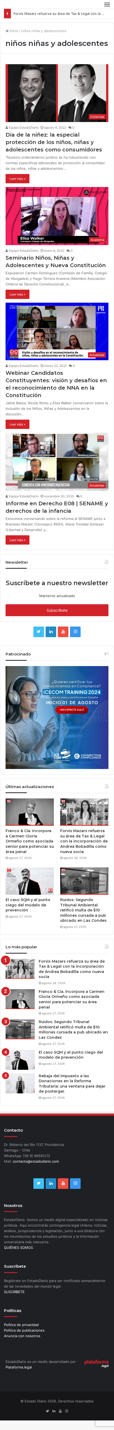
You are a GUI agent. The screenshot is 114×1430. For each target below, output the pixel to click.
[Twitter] (38, 632)
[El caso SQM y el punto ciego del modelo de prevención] (30, 881)
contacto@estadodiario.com (36, 1161)
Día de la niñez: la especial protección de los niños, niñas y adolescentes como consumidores (54, 142)
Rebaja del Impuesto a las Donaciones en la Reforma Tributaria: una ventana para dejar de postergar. (72, 1083)
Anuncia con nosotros (22, 1336)
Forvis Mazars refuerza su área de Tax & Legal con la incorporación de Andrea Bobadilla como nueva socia (84, 841)
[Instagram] (75, 632)
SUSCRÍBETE (14, 1292)
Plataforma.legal (19, 1367)
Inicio (13, 31)
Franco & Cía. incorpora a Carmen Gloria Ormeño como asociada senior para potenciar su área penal (30, 841)
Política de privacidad (21, 1325)
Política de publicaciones (24, 1330)
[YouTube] (63, 632)
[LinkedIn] (51, 632)
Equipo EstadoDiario (23, 127)
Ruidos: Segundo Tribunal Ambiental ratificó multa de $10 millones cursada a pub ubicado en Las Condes (83, 910)
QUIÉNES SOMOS (18, 1247)
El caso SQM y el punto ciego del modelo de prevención (28, 904)
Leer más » (17, 179)
